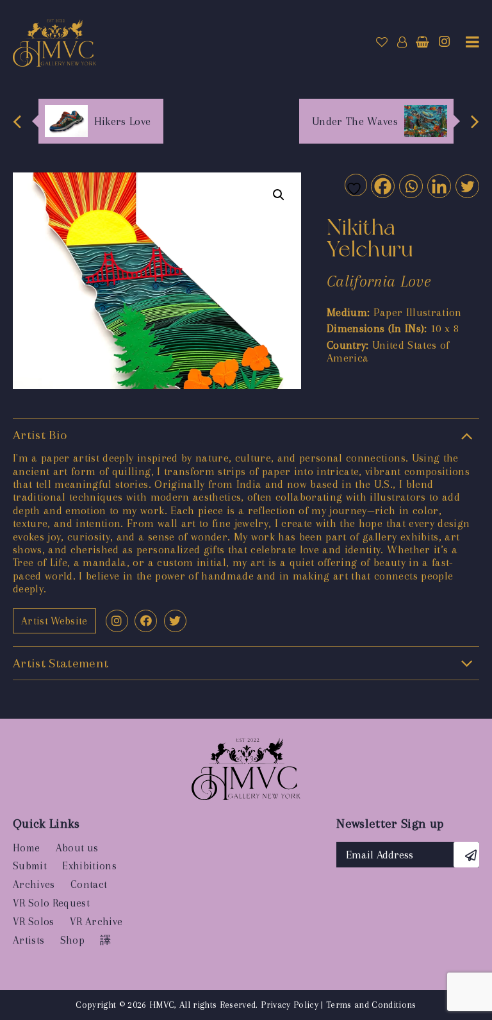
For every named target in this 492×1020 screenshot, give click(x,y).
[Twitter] (466, 185)
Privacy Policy (289, 1004)
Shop (72, 940)
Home (26, 848)
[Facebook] (382, 185)
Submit (30, 866)
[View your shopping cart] (422, 42)
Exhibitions (89, 866)
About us (77, 848)
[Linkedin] (438, 185)
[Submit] (466, 854)
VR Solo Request (51, 903)
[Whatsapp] (410, 185)
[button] (278, 194)
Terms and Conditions (371, 1004)
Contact (88, 884)
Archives (34, 884)
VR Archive (96, 921)
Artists (28, 940)
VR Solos (33, 921)
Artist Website (54, 621)
